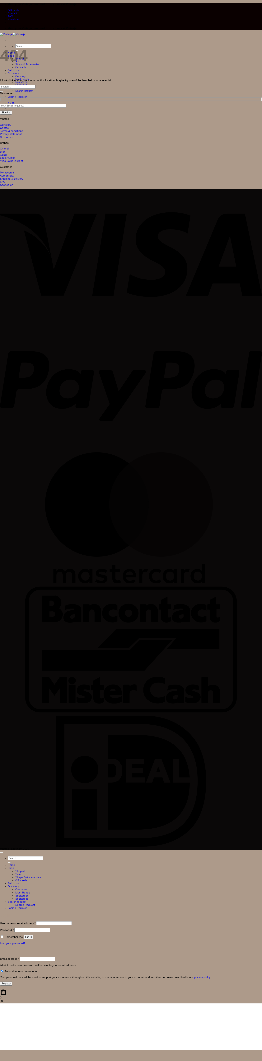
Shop (11, 867)
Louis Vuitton (8, 157)
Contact (12, 13)
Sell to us (13, 883)
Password (7, 929)
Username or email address (17, 923)
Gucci (3, 154)
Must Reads (22, 892)
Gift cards (13, 10)
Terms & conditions (11, 130)
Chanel (4, 148)
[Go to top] (1, 852)
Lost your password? (12, 943)
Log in (28, 936)
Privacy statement (11, 133)
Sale (18, 874)
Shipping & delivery (11, 178)
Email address (9, 958)
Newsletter (14, 19)
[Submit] (1, 91)
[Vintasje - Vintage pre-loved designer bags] (12, 34)
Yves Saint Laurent (11, 160)
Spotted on (21, 82)
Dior (2, 151)
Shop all (20, 871)
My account (7, 172)
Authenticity (7, 175)
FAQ (10, 16)
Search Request (24, 90)
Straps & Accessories (28, 877)
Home (11, 864)
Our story (20, 76)
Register (6, 983)
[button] (17, 96)
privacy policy (202, 977)
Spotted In (21, 898)
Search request (17, 901)
